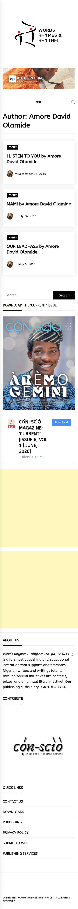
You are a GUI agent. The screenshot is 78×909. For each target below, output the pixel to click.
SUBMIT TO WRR (15, 843)
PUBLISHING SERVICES (20, 853)
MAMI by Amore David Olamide (39, 204)
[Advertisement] (39, 508)
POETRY (13, 147)
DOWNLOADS (13, 812)
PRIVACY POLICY (16, 833)
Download (61, 422)
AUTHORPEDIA (54, 687)
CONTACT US (13, 801)
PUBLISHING (12, 822)
